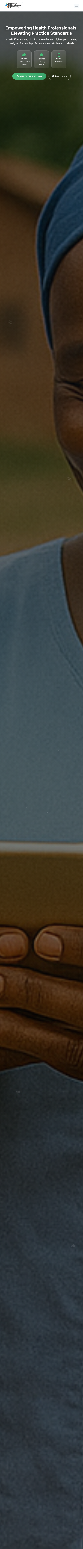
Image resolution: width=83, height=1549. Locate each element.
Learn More (61, 76)
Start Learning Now (30, 76)
